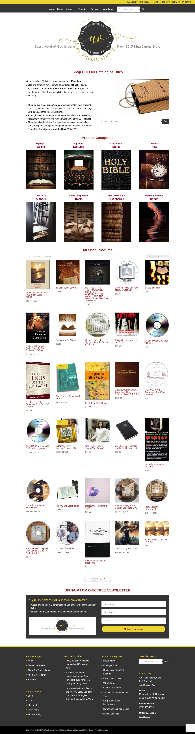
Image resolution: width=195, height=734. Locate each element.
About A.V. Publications (39, 670)
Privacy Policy (94, 730)
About (69, 9)
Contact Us (104, 730)
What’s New (109, 683)
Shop (60, 9)
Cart (155, 2)
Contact (176, 2)
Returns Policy (35, 714)
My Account (33, 710)
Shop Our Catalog (36, 665)
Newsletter (108, 9)
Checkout (165, 2)
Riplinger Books (110, 665)
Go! (143, 9)
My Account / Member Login (139, 2)
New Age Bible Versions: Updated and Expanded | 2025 (77, 664)
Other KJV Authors (112, 688)
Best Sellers (109, 661)
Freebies (82, 9)
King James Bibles (112, 678)
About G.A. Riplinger (37, 675)
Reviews (95, 9)
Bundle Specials (111, 714)
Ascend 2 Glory (82, 730)
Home (51, 9)
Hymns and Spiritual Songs (116, 709)
